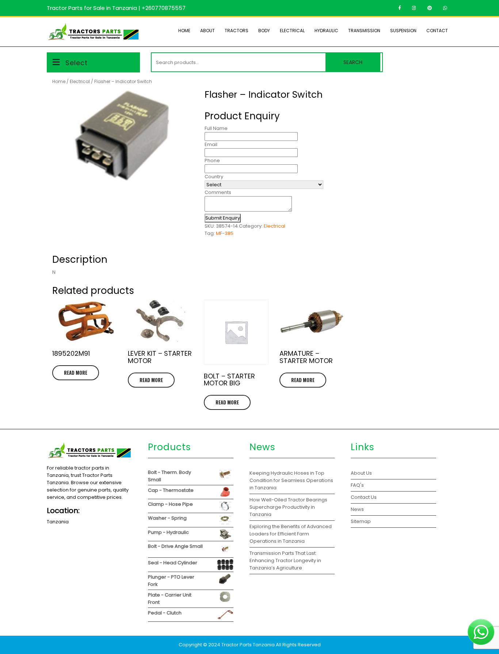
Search (352, 62)
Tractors (236, 30)
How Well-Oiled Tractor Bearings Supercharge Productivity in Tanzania (288, 507)
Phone (212, 160)
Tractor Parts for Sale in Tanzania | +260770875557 (116, 8)
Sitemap (361, 521)
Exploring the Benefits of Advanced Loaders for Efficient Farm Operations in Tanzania (291, 534)
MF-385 (224, 233)
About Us (361, 473)
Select (76, 62)
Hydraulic (326, 30)
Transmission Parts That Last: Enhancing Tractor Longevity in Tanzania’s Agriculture (285, 560)
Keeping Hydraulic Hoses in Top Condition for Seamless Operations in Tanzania (291, 480)
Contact (437, 30)
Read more (75, 372)
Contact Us (364, 497)
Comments (218, 192)
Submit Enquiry (222, 217)
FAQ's (357, 485)
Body (264, 30)
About (207, 30)
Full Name (216, 128)
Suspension (403, 30)
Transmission (364, 30)
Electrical (292, 30)
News (357, 509)
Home (184, 30)
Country (214, 176)
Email (211, 144)
